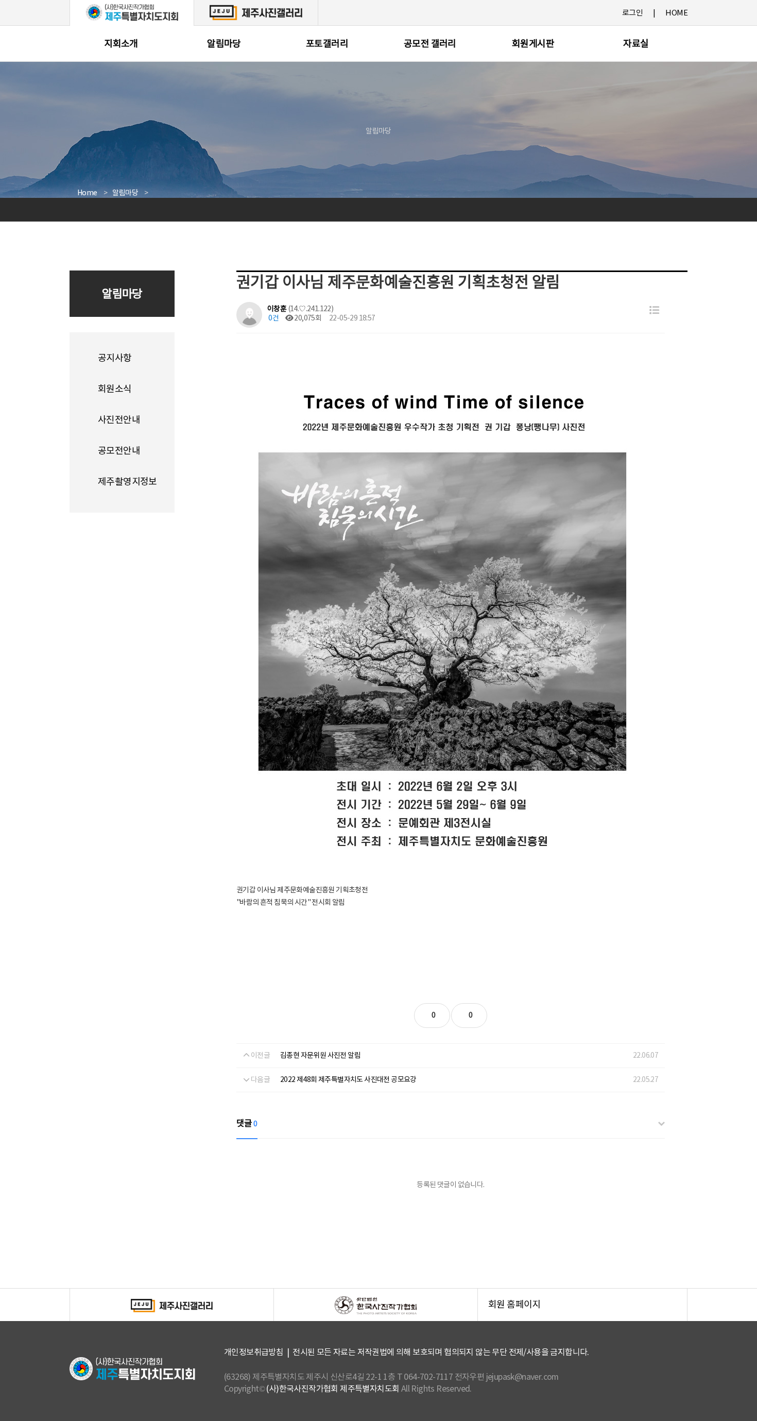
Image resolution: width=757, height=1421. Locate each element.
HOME (676, 13)
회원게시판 (533, 44)
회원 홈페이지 (587, 1310)
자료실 (635, 44)
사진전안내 (119, 420)
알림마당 (224, 44)
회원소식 (115, 389)
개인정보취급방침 (253, 1352)
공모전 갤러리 (430, 44)
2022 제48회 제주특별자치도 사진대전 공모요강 (348, 1080)
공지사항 (115, 358)
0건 (273, 318)
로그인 (632, 13)
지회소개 (121, 44)
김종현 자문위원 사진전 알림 (320, 1056)
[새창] (256, 12)
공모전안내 (119, 451)
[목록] (654, 311)
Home (87, 193)
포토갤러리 (327, 44)
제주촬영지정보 (127, 482)
